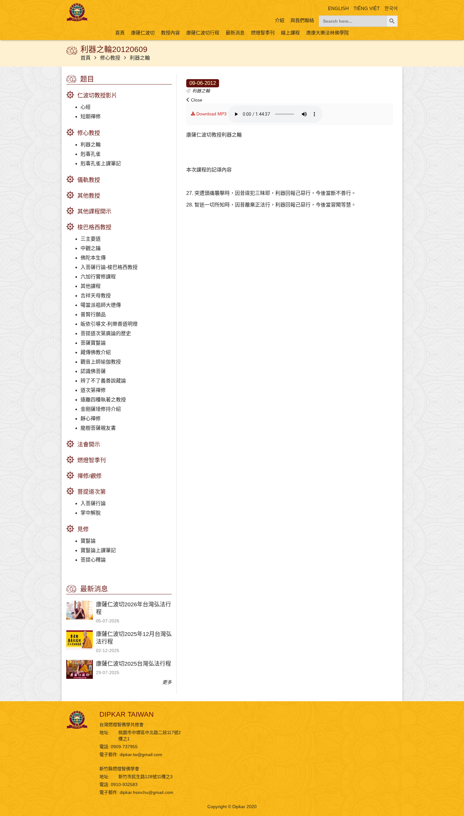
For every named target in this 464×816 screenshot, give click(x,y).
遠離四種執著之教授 (103, 399)
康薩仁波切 (143, 32)
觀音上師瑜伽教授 (100, 361)
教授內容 (170, 32)
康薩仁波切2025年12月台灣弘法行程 (134, 638)
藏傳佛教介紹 (95, 352)
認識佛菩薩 (93, 371)
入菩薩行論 (93, 503)
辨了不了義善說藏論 (103, 380)
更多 (167, 682)
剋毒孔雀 (90, 154)
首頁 (120, 32)
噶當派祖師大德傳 (100, 305)
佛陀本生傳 (93, 257)
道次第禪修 (93, 390)
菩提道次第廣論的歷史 (105, 333)
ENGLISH (338, 8)
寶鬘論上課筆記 (98, 550)
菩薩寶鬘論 (93, 343)
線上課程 (290, 32)
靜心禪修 (90, 418)
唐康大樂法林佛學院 (327, 32)
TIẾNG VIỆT (367, 8)
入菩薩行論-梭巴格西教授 (109, 267)
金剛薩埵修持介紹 (100, 409)
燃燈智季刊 (263, 32)
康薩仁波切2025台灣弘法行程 (133, 664)
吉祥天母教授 (95, 295)
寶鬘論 (88, 541)
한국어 (391, 8)
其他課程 (90, 286)
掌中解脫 (90, 513)
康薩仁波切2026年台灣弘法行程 (133, 608)
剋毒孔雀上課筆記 (100, 163)
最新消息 (235, 32)
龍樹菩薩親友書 (98, 428)
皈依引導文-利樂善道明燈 (109, 324)
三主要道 (90, 239)
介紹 (279, 20)
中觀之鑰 (90, 248)
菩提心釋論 (93, 559)
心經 (85, 107)
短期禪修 (90, 116)
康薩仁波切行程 (202, 32)
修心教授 (111, 58)
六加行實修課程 (98, 276)
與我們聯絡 (302, 20)
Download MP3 (211, 113)
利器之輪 (140, 58)
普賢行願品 (93, 314)
